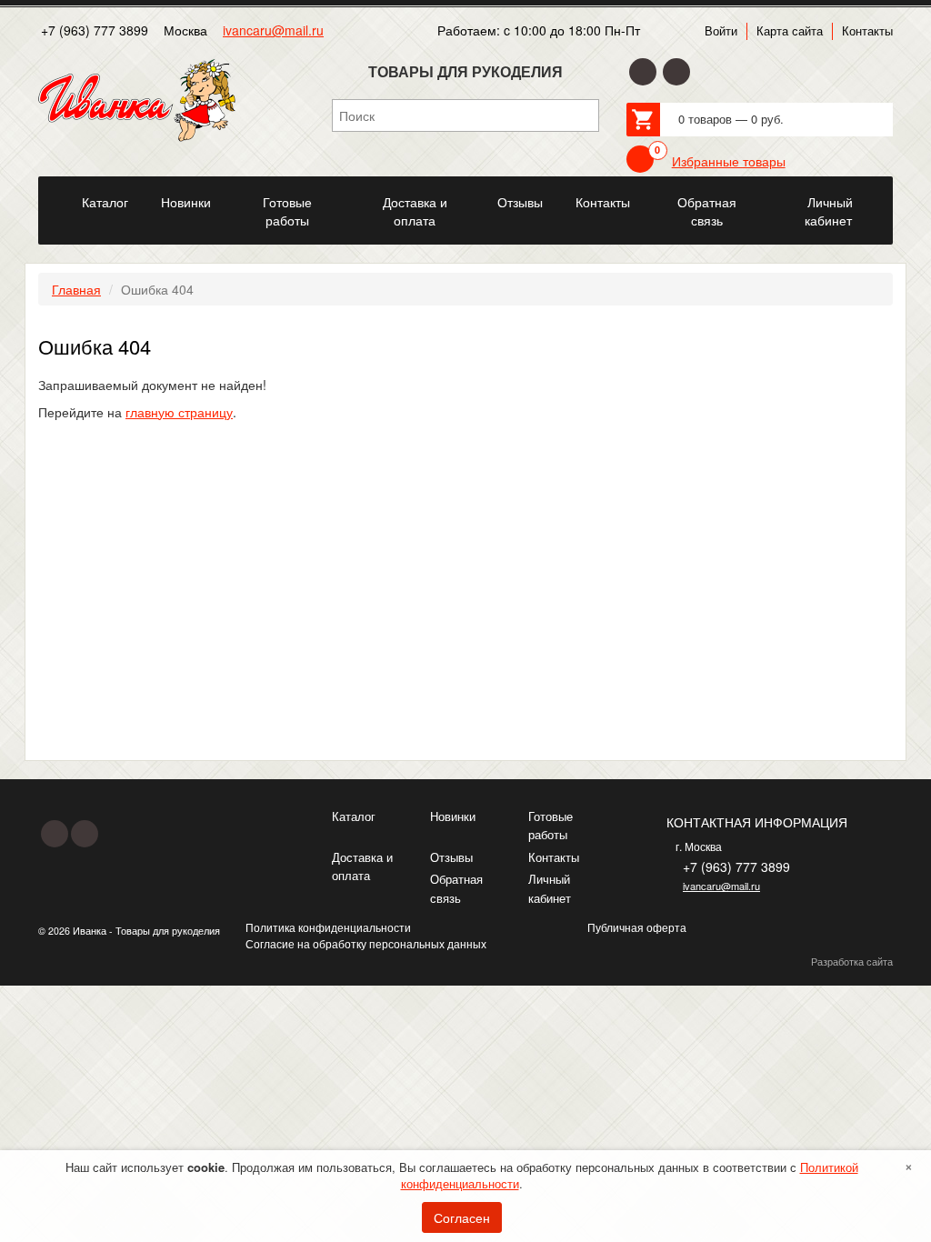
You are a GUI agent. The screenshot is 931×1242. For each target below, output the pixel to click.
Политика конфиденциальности (328, 927)
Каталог (353, 816)
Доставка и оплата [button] (415, 211)
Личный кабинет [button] (829, 211)
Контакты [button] (603, 202)
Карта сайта (789, 31)
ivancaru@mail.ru (273, 30)
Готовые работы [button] (287, 211)
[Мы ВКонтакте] (676, 71)
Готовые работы (550, 825)
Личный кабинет (549, 888)
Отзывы (451, 857)
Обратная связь (456, 888)
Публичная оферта (636, 927)
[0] (640, 159)
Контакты (867, 31)
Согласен (462, 1217)
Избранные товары (729, 161)
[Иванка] (51, 191)
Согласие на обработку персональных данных (365, 943)
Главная (76, 289)
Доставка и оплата (362, 866)
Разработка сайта (852, 961)
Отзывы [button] (520, 202)
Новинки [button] (186, 202)
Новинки (453, 816)
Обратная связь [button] (706, 211)
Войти (721, 31)
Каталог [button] (105, 202)
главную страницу (179, 412)
